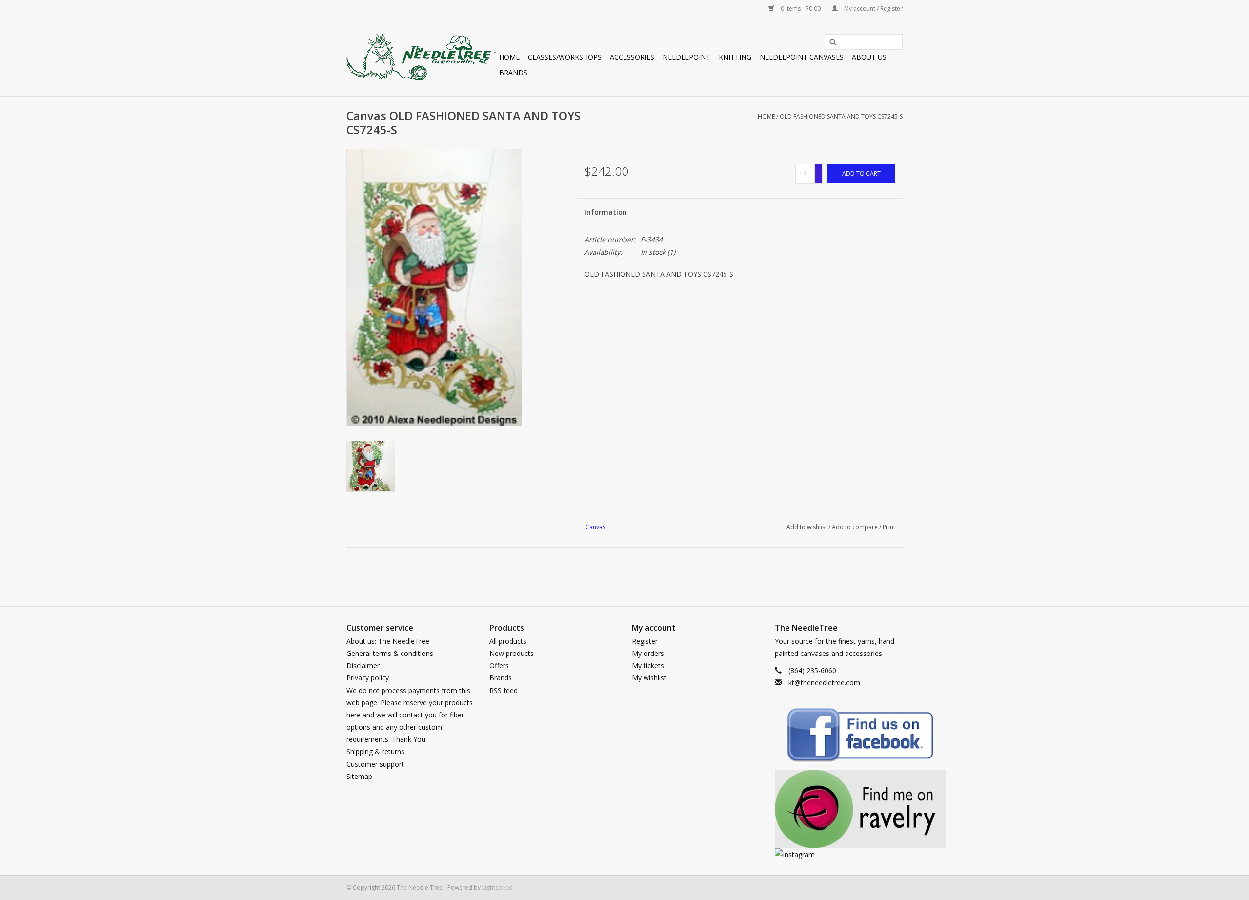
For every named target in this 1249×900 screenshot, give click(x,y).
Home (509, 56)
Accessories (632, 56)
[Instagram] (839, 854)
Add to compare (855, 527)
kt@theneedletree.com (824, 682)
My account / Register (873, 8)
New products (511, 653)
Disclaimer (363, 665)
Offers (499, 665)
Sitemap (359, 776)
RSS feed (503, 690)
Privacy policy (367, 677)
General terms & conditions (389, 653)
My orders (648, 653)
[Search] (829, 42)
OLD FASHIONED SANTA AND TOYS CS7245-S (841, 116)
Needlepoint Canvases (802, 56)
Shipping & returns (375, 751)
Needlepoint (686, 56)
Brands (513, 72)
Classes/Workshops (565, 56)
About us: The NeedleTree (387, 641)
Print (889, 527)
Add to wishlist (806, 527)
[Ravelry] (839, 809)
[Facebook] (839, 737)
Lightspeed (497, 887)
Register (645, 641)
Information (605, 212)
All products (507, 641)
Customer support (375, 764)
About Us (869, 56)
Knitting (735, 56)
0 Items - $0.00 (800, 8)
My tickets (648, 665)
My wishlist (649, 677)
